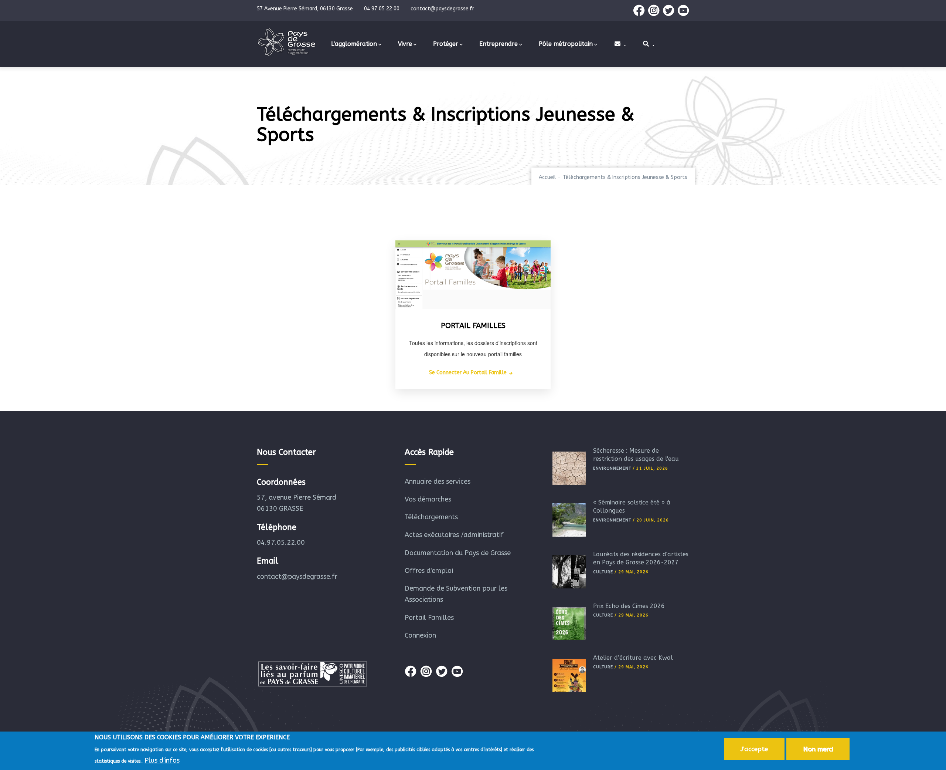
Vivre (405, 43)
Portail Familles (429, 618)
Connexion (420, 635)
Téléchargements (431, 517)
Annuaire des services (437, 481)
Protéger (445, 43)
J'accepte (754, 749)
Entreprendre (498, 43)
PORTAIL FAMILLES (473, 325)
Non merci (818, 749)
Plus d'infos (162, 760)
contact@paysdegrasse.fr (297, 577)
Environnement (612, 468)
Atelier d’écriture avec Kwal (633, 657)
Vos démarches (428, 499)
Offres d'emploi (429, 571)
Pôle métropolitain (566, 43)
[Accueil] (286, 42)
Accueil (547, 177)
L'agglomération (354, 43)
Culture (603, 572)
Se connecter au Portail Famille (468, 372)
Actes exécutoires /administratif (454, 535)
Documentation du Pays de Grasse (458, 553)
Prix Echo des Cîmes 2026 (629, 605)
